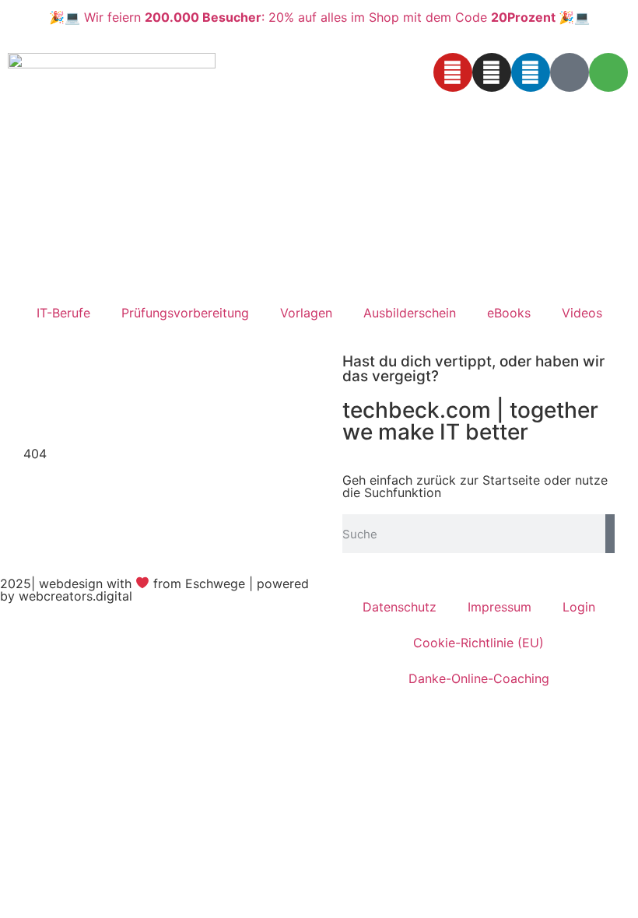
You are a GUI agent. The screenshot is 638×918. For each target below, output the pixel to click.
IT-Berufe (63, 313)
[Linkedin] (530, 72)
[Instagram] (491, 72)
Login (579, 607)
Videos (582, 313)
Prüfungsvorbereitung (185, 313)
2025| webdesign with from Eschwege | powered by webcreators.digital (154, 590)
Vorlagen (306, 313)
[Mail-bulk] (569, 72)
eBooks (509, 313)
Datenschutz (399, 607)
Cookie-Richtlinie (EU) (478, 642)
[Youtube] (452, 72)
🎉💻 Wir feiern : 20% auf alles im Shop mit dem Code (319, 17)
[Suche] (610, 533)
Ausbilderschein (409, 313)
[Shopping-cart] (608, 72)
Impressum (499, 607)
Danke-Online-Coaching (478, 678)
